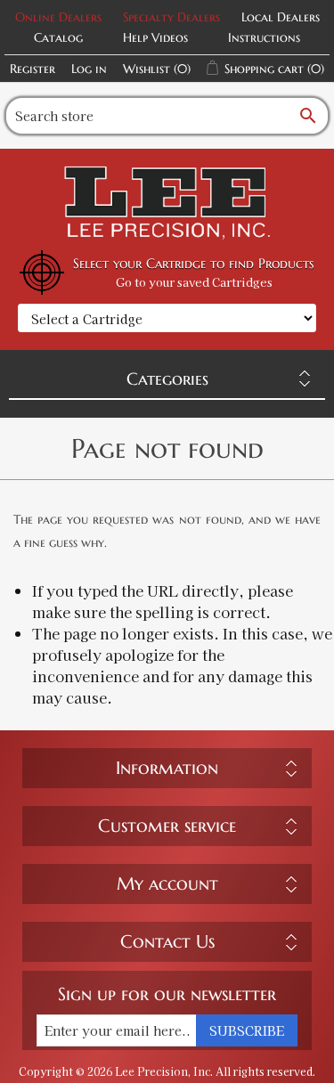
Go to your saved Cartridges (194, 281)
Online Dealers (58, 17)
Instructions (264, 37)
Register (32, 69)
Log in (89, 69)
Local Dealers (280, 17)
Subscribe (246, 1030)
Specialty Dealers (171, 17)
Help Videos (155, 37)
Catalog (58, 37)
